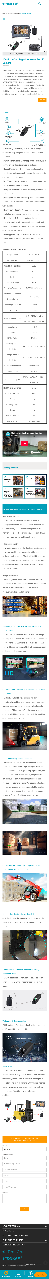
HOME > (5, 13)
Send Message (24, 1209)
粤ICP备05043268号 (21, 1265)
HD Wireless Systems (25, 13)
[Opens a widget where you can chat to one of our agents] (40, 1275)
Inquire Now (42, 100)
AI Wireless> (17, 13)
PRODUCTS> (10, 13)
